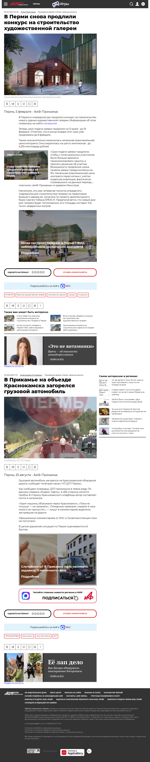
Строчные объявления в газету (105, 696)
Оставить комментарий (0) (75, 272)
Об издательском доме (36, 693)
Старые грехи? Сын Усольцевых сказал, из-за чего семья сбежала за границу (128, 392)
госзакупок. (50, 123)
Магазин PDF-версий (113, 693)
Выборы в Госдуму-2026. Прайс (39, 699)
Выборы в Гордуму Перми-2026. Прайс (125, 699)
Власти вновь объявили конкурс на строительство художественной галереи (78, 318)
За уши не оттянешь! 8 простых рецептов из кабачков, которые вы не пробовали (129, 411)
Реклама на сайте (73, 693)
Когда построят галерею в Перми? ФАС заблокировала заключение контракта (53, 245)
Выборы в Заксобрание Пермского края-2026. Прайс (80, 699)
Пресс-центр (55, 693)
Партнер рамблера (50, 751)
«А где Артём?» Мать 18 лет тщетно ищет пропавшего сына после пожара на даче (127, 382)
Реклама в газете (92, 693)
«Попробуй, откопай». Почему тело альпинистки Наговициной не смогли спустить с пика (128, 430)
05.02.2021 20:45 (11, 12)
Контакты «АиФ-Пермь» (76, 696)
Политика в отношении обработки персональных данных (47, 730)
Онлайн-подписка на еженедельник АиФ (44, 696)
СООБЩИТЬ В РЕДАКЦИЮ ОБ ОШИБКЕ (41, 703)
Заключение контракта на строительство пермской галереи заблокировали (78, 327)
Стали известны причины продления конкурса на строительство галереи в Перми (31, 318)
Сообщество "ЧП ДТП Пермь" (17, 460)
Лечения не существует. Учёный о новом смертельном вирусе (127, 420)
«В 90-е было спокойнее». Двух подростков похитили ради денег (127, 400)
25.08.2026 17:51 (11, 375)
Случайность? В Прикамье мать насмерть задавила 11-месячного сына (54, 568)
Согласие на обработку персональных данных (43, 728)
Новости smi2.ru (14, 366)
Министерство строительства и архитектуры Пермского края (32, 97)
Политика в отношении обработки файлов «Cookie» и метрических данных (54, 732)
